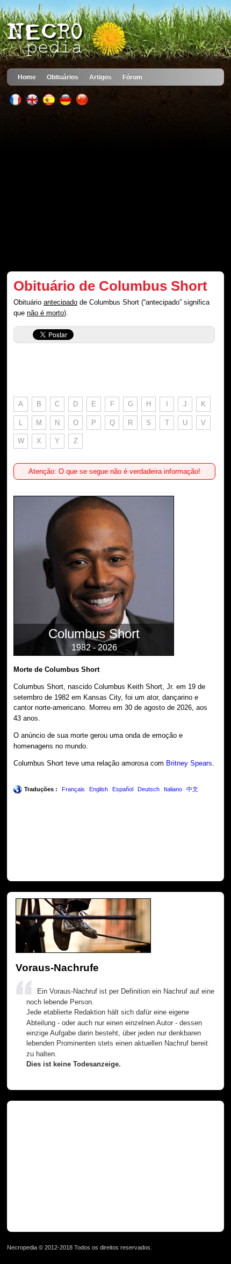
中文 (192, 789)
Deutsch (149, 789)
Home (27, 76)
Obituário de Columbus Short (110, 286)
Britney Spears (189, 763)
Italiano (173, 789)
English (98, 789)
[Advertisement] (115, 188)
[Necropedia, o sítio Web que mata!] (67, 39)
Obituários (62, 76)
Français (73, 789)
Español (122, 789)
